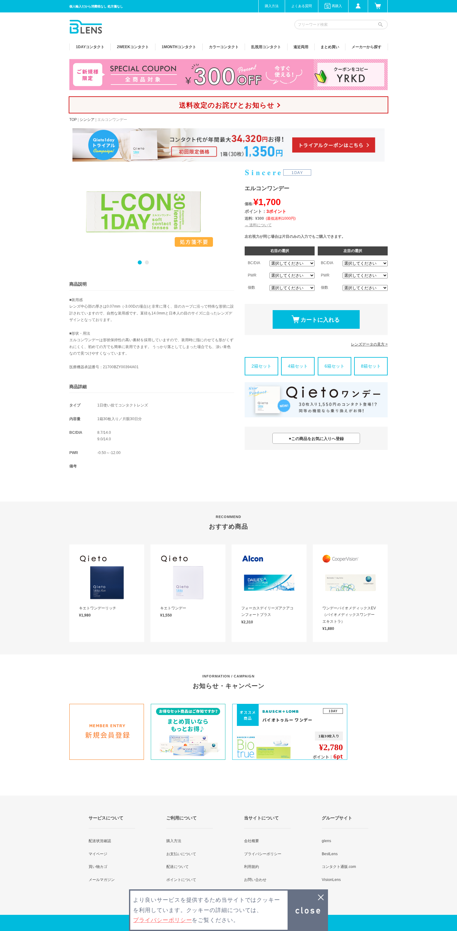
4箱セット (298, 366)
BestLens (330, 854)
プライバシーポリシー (262, 854)
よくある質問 (301, 6)
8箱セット (371, 366)
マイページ (98, 854)
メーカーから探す (366, 47)
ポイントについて (181, 880)
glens (326, 841)
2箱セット (261, 366)
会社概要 (251, 841)
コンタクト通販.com (339, 866)
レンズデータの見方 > (369, 344)
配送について (177, 866)
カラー (224, 47)
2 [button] (147, 262)
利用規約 (251, 866)
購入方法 (272, 6)
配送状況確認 (100, 841)
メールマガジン (102, 880)
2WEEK (133, 47)
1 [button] (140, 262)
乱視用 (266, 47)
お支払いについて (181, 854)
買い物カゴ (98, 866)
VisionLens (331, 880)
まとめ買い (330, 47)
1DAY (90, 47)
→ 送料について (258, 225)
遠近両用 (300, 47)
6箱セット (334, 366)
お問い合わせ (255, 880)
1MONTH (179, 47)
